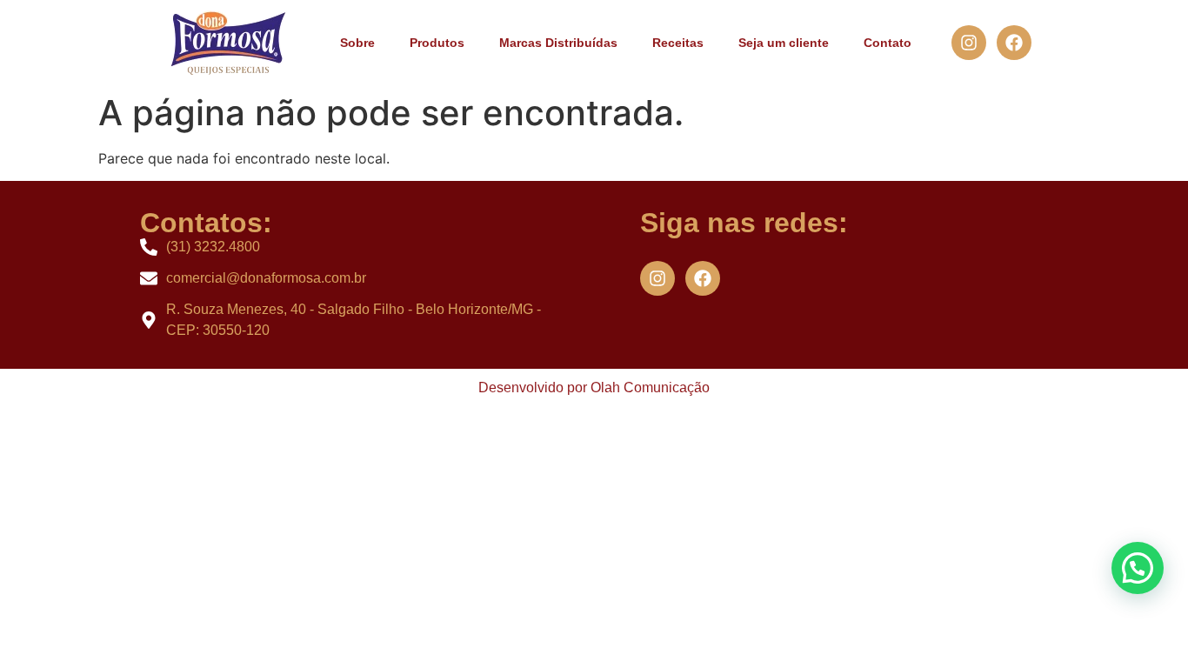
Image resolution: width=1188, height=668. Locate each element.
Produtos (437, 43)
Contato (887, 43)
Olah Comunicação (650, 387)
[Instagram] (968, 42)
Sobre (357, 43)
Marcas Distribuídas (558, 43)
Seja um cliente (783, 43)
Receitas (678, 43)
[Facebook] (1014, 42)
